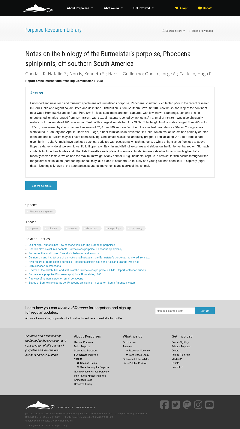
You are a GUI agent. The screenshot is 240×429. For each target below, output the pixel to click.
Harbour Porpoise (83, 342)
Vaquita (78, 358)
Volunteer (177, 358)
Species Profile (88, 363)
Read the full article (41, 185)
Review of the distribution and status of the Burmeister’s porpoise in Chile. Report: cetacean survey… (88, 270)
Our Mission (129, 342)
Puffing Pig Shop (181, 354)
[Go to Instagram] (198, 404)
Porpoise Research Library (53, 29)
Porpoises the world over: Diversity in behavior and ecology (64, 253)
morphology (114, 228)
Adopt (183, 8)
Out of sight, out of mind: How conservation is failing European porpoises (72, 245)
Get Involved (141, 8)
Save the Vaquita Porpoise (94, 367)
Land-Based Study (139, 354)
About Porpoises (78, 8)
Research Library (83, 384)
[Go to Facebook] (165, 404)
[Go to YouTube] (210, 404)
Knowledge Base (83, 379)
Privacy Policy (85, 407)
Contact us (177, 367)
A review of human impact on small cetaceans (56, 278)
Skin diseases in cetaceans (45, 266)
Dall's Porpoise (82, 346)
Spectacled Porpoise (85, 350)
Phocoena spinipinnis (41, 211)
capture (34, 228)
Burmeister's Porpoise (86, 354)
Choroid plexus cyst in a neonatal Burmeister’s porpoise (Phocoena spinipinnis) (75, 249)
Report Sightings (181, 342)
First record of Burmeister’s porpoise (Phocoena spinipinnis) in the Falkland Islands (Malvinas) (84, 262)
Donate (207, 8)
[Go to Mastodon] (187, 404)
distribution (92, 228)
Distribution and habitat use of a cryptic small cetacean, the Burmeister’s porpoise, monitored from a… (89, 257)
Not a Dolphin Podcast (135, 363)
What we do (111, 8)
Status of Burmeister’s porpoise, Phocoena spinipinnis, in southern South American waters (82, 282)
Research (128, 346)
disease (72, 228)
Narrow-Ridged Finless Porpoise (91, 371)
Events (175, 363)
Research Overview (139, 350)
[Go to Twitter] (176, 404)
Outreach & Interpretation (136, 359)
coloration (53, 228)
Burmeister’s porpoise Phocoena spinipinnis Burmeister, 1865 (65, 274)
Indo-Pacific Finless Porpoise (90, 375)
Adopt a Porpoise (181, 346)
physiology (136, 228)
